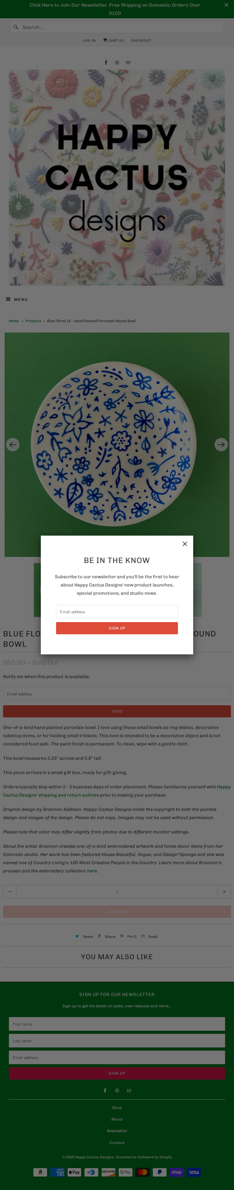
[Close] (185, 544)
